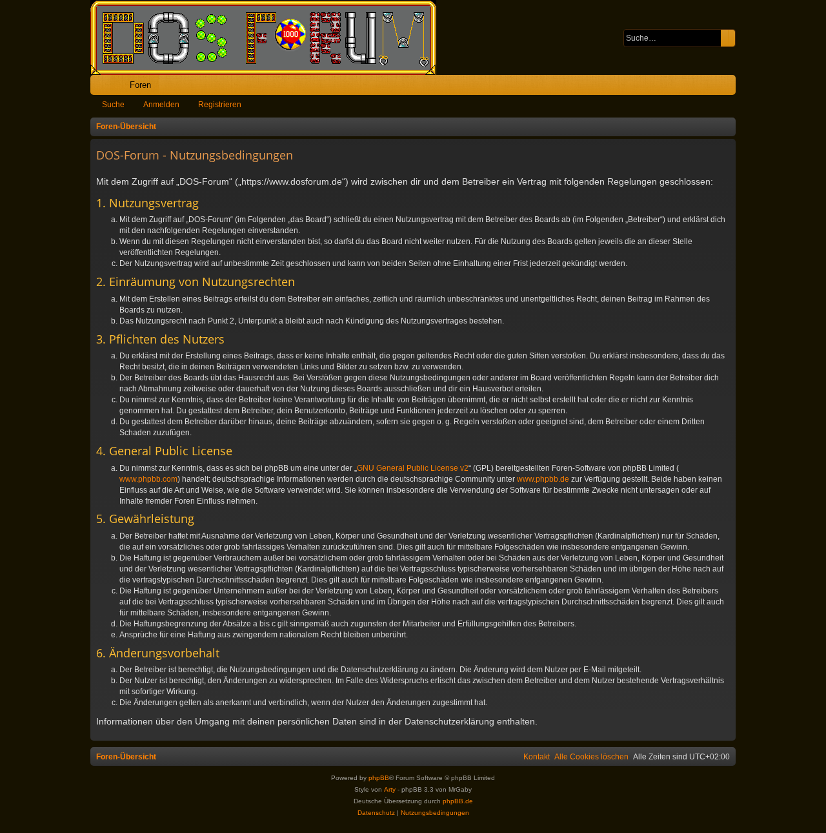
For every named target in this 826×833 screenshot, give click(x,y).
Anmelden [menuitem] (708, 87)
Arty (390, 789)
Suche (113, 104)
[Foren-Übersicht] (269, 37)
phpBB (378, 777)
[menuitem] (686, 85)
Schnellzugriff (103, 87)
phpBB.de (458, 801)
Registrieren (219, 104)
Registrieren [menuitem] (728, 87)
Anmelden (161, 104)
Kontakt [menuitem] (536, 756)
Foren (140, 85)
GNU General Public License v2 (412, 468)
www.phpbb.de (543, 479)
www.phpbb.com (148, 479)
